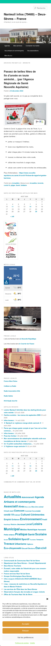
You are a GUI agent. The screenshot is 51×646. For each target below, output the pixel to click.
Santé (18, 185)
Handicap (7, 524)
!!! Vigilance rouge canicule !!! (15, 446)
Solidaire (24, 185)
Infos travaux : (9, 420)
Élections (31, 548)
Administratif (28, 497)
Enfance (16, 519)
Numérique (32, 529)
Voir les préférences (25, 637)
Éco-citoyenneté (12, 548)
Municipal (12, 528)
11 (12, 206)
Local (29, 524)
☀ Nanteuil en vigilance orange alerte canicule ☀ (22, 423)
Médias (23, 529)
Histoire (13, 524)
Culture (17, 515)
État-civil (40, 548)
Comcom (19, 510)
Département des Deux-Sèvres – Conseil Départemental (25, 563)
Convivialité (36, 511)
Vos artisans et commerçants (14, 50)
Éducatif (25, 548)
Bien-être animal (37, 507)
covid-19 (7, 185)
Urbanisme (20, 543)
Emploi (7, 519)
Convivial (28, 511)
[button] (47, 599)
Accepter (25, 624)
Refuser (25, 631)
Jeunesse (21, 524)
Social (6, 540)
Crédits (32, 643)
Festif (44, 519)
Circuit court (8, 511)
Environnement (31, 519)
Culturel (25, 514)
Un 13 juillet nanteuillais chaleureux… (18, 444)
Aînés (21, 506)
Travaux (9, 544)
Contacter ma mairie (32, 46)
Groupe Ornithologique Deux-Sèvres (18, 576)
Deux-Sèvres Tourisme (12, 566)
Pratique (21, 534)
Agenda (7, 46)
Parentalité (42, 529)
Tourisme (33, 540)
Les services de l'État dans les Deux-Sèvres (20, 589)
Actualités (15, 183)
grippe (13, 185)
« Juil (12, 216)
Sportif (25, 539)
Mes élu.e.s (8, 55)
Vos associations (32, 50)
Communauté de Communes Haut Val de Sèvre (22, 560)
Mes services (17, 46)
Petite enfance (9, 534)
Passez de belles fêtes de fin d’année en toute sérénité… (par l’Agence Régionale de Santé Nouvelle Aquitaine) (20, 79)
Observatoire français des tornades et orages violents (24, 592)
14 (30, 206)
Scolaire (41, 534)
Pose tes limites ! (10, 436)
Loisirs (37, 524)
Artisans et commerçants (19, 502)
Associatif (11, 506)
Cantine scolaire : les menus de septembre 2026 (22, 415)
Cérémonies (37, 514)
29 (36, 211)
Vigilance (30, 544)
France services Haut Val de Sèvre (17, 573)
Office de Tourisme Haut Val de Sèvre (18, 594)
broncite (40, 183)
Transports (39, 540)
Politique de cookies (22, 643)
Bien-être (28, 507)
